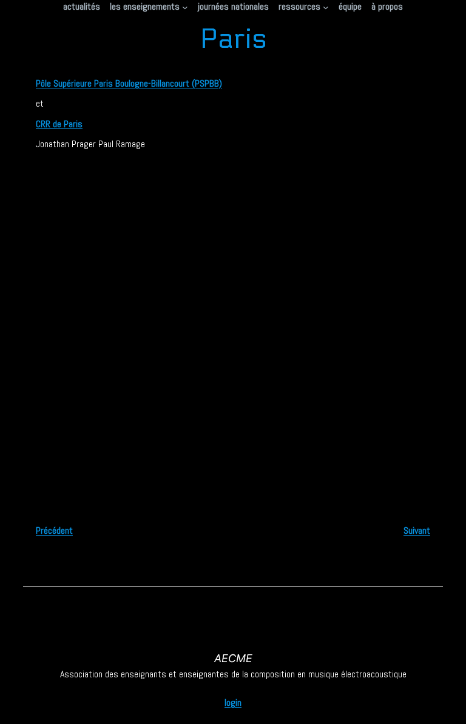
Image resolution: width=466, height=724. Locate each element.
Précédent (54, 530)
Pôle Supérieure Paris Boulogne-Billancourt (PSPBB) (129, 83)
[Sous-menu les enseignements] (185, 7)
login (233, 702)
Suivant (417, 530)
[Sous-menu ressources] (326, 7)
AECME (233, 658)
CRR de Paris (59, 124)
